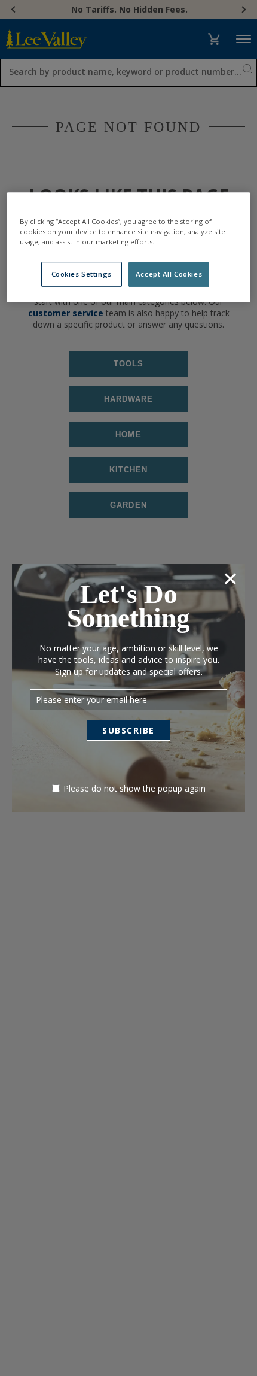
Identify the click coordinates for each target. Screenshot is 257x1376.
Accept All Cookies (169, 273)
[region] (129, 247)
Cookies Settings (81, 273)
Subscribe (128, 730)
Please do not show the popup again (134, 788)
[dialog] (128, 688)
